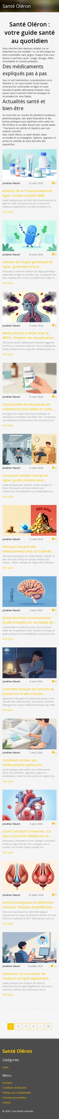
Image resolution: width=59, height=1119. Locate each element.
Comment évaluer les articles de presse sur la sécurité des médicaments (28, 691)
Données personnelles (14, 1097)
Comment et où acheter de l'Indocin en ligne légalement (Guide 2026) (25, 976)
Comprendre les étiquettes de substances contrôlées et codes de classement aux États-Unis (27, 406)
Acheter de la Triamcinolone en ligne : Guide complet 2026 (27, 193)
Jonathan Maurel (11, 183)
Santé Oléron (16, 6)
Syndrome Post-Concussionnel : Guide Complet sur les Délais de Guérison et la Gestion (27, 620)
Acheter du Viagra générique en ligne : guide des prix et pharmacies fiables (27, 264)
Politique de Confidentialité (16, 1092)
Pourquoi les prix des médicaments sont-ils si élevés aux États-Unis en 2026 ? (26, 549)
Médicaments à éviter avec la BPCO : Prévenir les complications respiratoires (29, 335)
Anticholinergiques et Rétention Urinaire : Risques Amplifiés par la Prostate (29, 904)
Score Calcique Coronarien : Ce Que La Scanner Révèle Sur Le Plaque (26, 833)
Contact (6, 1102)
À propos (7, 1082)
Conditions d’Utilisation (14, 1087)
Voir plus (7, 212)
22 (48, 1026)
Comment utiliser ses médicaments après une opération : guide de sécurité (25, 762)
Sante (5, 1067)
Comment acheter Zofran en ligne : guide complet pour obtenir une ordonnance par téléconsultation (25, 478)
